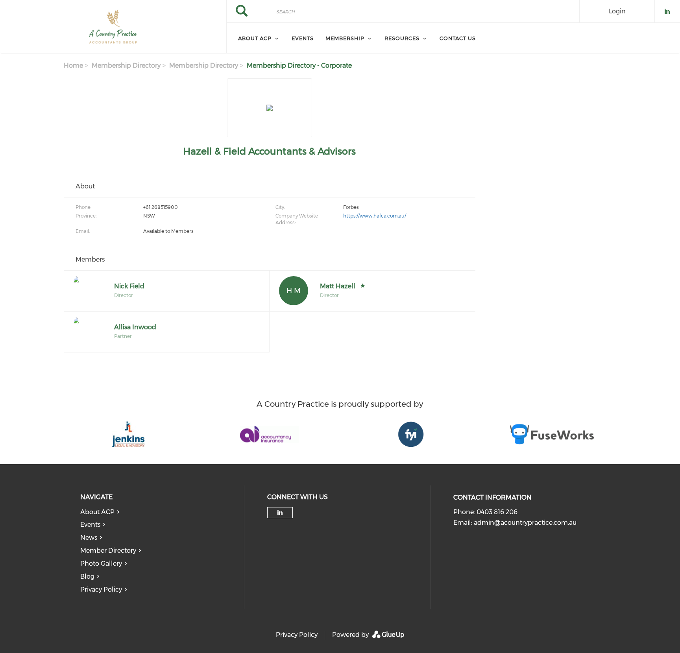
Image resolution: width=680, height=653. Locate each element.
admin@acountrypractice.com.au (525, 522)
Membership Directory (126, 65)
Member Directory (108, 550)
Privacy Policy (101, 589)
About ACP (97, 512)
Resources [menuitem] (401, 38)
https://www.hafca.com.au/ (374, 216)
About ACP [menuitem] (255, 38)
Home (73, 65)
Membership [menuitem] (344, 38)
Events (90, 524)
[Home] (113, 26)
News (88, 537)
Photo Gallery (101, 563)
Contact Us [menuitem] (458, 38)
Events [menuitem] (303, 38)
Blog (87, 576)
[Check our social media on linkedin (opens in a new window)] (280, 512)
